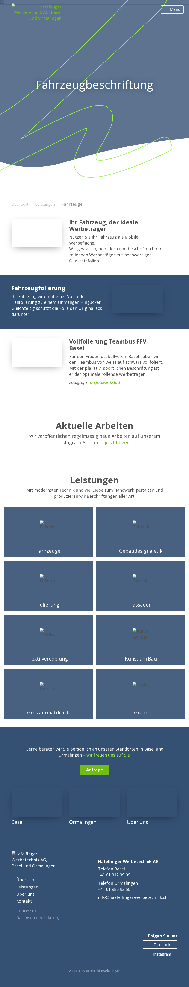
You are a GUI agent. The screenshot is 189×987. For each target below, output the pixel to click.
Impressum (27, 910)
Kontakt (24, 901)
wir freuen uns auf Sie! (108, 755)
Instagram (161, 954)
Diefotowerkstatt (105, 382)
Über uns (25, 894)
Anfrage (94, 770)
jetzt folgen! (118, 442)
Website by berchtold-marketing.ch (94, 970)
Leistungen (45, 204)
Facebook (161, 944)
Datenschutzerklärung (38, 917)
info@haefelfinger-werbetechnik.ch (133, 897)
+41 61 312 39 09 (114, 875)
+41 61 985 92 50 (114, 889)
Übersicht (20, 204)
